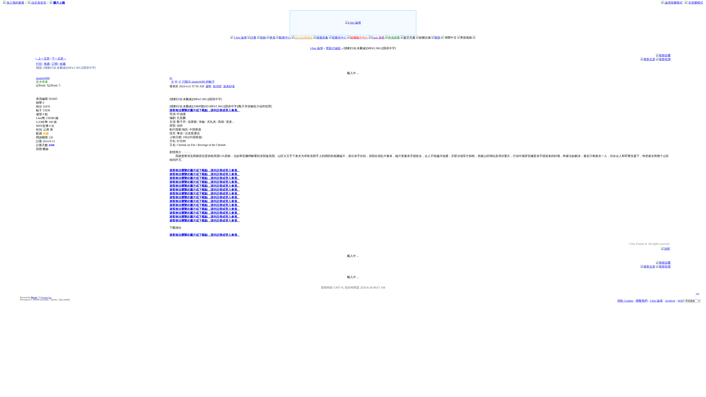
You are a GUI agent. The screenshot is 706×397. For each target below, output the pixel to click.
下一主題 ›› (59, 58)
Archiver (670, 300)
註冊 (253, 37)
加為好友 (229, 86)
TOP (697, 294)
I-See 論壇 (240, 37)
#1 (171, 78)
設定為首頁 (38, 2)
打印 (39, 63)
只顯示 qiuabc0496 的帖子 (198, 81)
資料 (208, 86)
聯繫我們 (642, 300)
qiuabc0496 (43, 78)
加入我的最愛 (15, 2)
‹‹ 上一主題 (42, 58)
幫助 (437, 37)
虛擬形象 (322, 37)
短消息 (217, 86)
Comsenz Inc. (46, 297)
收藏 (63, 63)
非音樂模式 (695, 2)
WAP (681, 300)
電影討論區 (333, 48)
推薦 (47, 63)
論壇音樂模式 (673, 2)
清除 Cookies (625, 300)
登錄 (263, 37)
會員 (272, 37)
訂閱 (55, 63)
